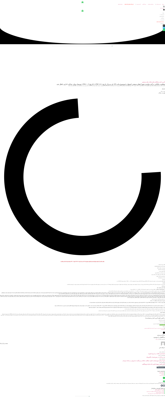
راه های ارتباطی (120, 4)
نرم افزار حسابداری (150, 4)
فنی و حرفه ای (158, 4)
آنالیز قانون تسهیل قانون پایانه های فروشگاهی (153, 364)
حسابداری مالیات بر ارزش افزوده (156, 353)
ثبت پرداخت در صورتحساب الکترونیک (155, 357)
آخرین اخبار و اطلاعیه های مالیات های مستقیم (153, 82)
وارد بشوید (157, 339)
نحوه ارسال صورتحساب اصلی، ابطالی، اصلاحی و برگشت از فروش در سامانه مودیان (144, 360)
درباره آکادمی (144, 4)
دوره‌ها (163, 4)
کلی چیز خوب (139, 4)
